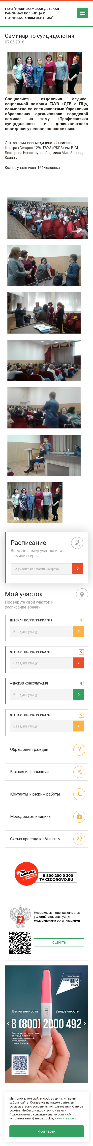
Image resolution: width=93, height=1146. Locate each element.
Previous (8, 1023)
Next (84, 1023)
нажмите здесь (65, 1118)
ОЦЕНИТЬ (59, 942)
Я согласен (46, 1131)
